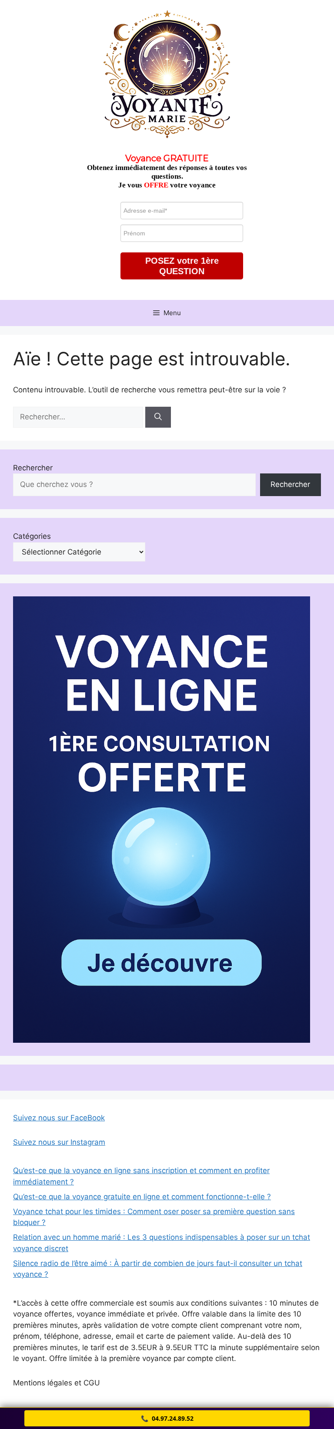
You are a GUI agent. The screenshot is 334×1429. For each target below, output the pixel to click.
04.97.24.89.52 (167, 1418)
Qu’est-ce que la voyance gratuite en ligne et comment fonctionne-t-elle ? (142, 1196)
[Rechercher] (158, 417)
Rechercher (33, 467)
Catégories (32, 536)
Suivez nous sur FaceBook (59, 1117)
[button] (181, 265)
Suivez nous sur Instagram (59, 1142)
